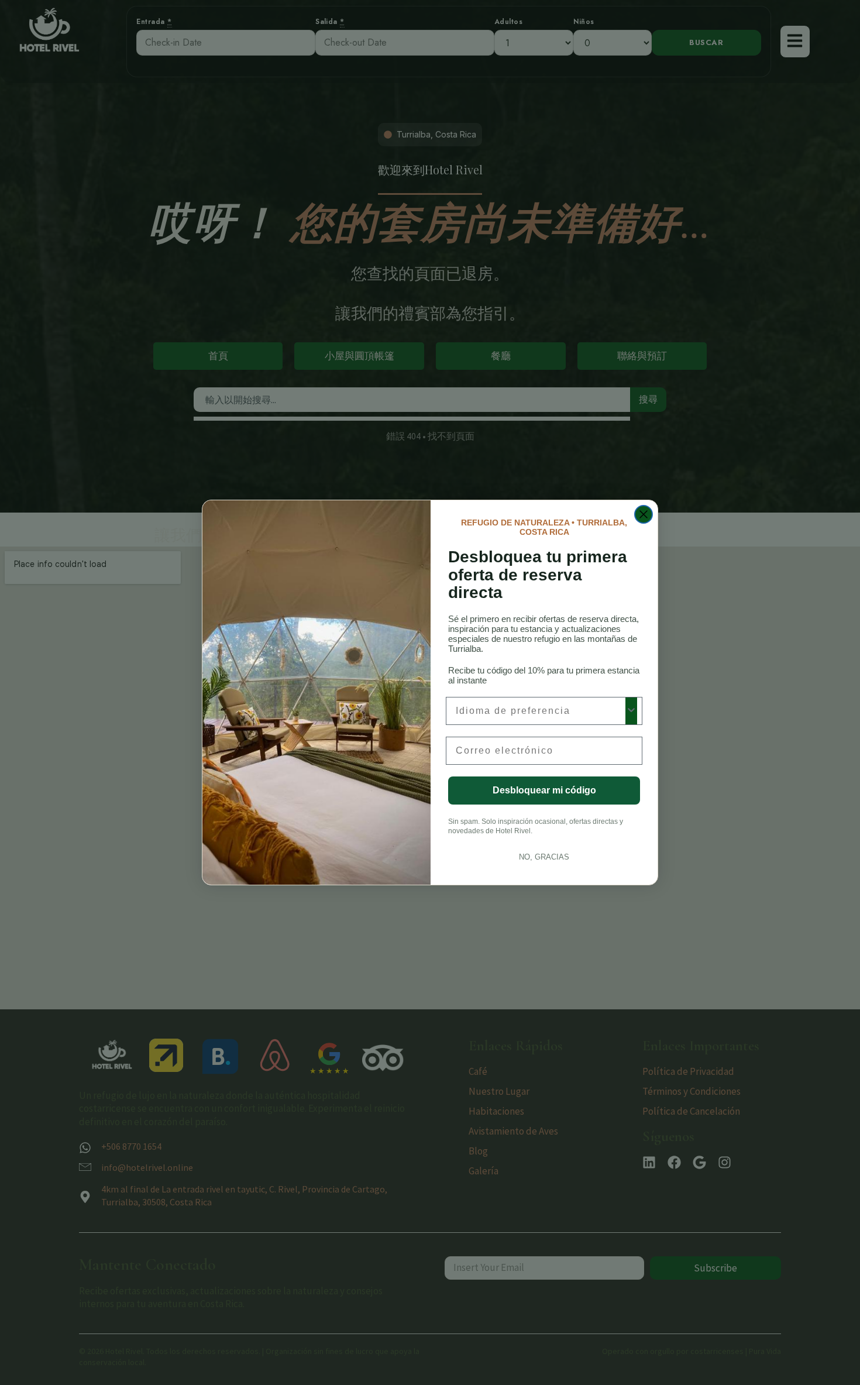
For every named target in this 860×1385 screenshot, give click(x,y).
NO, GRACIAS (544, 857)
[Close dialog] (643, 514)
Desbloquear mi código (544, 790)
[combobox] (540, 710)
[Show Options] (631, 710)
